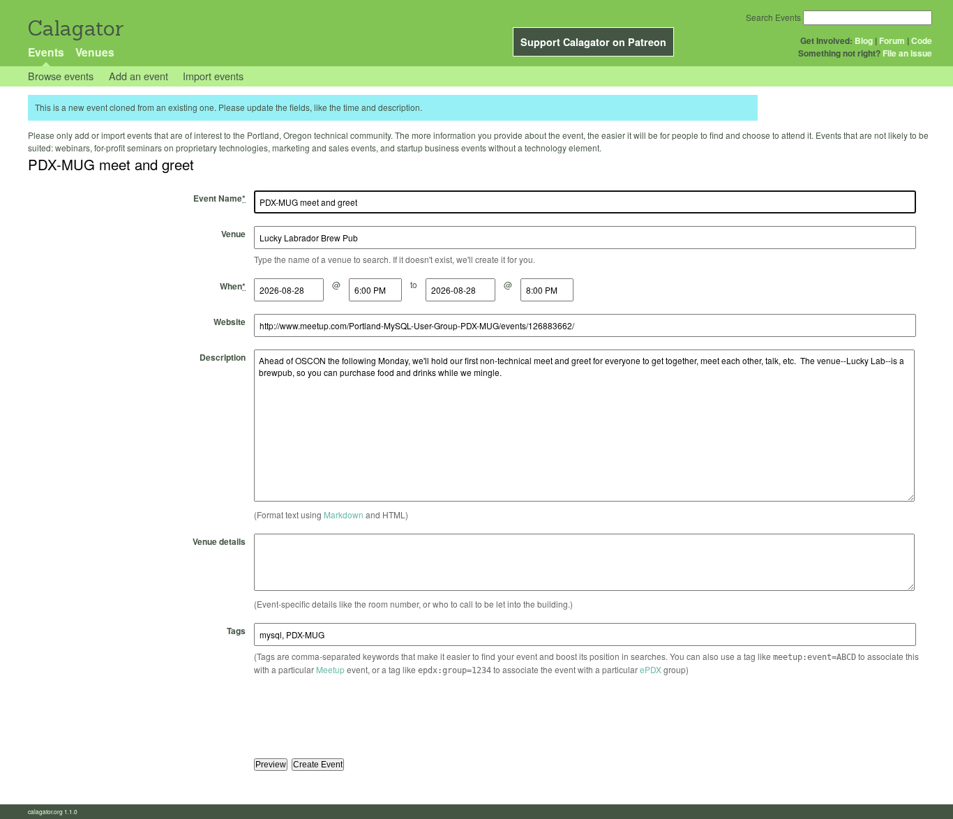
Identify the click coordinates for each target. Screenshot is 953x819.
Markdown (343, 514)
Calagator (75, 28)
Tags (236, 630)
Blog (864, 40)
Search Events (773, 17)
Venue (233, 233)
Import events (213, 75)
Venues (94, 52)
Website (229, 321)
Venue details (219, 541)
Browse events (60, 75)
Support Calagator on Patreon (593, 42)
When (233, 286)
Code (921, 40)
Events (46, 52)
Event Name (219, 198)
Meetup (330, 669)
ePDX (650, 669)
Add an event (138, 75)
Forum (892, 40)
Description (223, 357)
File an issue (907, 53)
